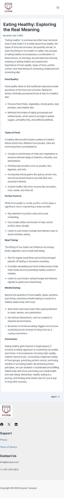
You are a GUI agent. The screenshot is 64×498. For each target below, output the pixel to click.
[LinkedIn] (16, 425)
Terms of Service (8, 447)
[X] (9, 425)
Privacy (3, 439)
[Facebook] (2, 425)
